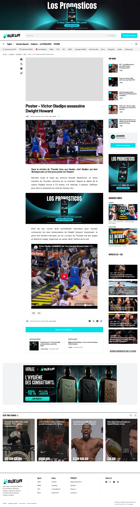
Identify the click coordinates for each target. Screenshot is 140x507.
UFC (57, 49)
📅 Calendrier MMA (26, 49)
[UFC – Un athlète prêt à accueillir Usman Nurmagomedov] (113, 68)
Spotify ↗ (73, 485)
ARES (70, 49)
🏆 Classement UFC (9, 49)
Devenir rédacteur (32, 503)
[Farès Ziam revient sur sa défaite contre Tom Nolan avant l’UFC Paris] (113, 123)
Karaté (119, 49)
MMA (51, 49)
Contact (5, 503)
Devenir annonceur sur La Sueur (123, 351)
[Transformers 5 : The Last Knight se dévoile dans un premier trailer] (45, 344)
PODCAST (73, 478)
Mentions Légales (13, 503)
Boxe (103, 49)
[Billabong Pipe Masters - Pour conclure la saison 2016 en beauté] (83, 344)
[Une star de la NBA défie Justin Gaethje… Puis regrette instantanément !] (19, 440)
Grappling (111, 49)
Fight (121, 70)
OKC (39, 313)
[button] (3, 44)
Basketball (18, 54)
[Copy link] (21, 73)
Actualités (11, 54)
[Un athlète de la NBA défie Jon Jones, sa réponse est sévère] (87, 440)
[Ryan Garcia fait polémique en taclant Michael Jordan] (121, 440)
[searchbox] (66, 35)
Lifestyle (54, 485)
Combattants (55, 489)
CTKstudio (131, 504)
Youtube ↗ (74, 493)
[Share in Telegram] (21, 68)
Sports (70, 347)
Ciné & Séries (44, 349)
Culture (53, 482)
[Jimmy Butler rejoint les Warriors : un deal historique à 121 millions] (53, 440)
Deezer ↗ (73, 489)
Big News (76, 458)
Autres (53, 478)
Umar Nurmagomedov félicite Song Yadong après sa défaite (128, 93)
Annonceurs (22, 503)
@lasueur (120, 135)
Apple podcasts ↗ (76, 482)
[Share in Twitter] (21, 64)
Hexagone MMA (80, 49)
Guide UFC (55, 493)
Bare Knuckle (93, 49)
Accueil (5, 54)
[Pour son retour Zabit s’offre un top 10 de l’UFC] (113, 81)
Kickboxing (129, 49)
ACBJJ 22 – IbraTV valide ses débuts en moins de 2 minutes (127, 107)
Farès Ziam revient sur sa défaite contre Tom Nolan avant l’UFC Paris (127, 121)
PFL (64, 49)
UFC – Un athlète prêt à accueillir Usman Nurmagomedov (126, 66)
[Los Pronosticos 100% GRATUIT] (70, 15)
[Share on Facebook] (21, 59)
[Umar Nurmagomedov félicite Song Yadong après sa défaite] (113, 95)
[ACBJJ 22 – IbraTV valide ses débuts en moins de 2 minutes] (113, 109)
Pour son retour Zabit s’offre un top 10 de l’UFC (127, 79)
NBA (24, 54)
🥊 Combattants (41, 49)
